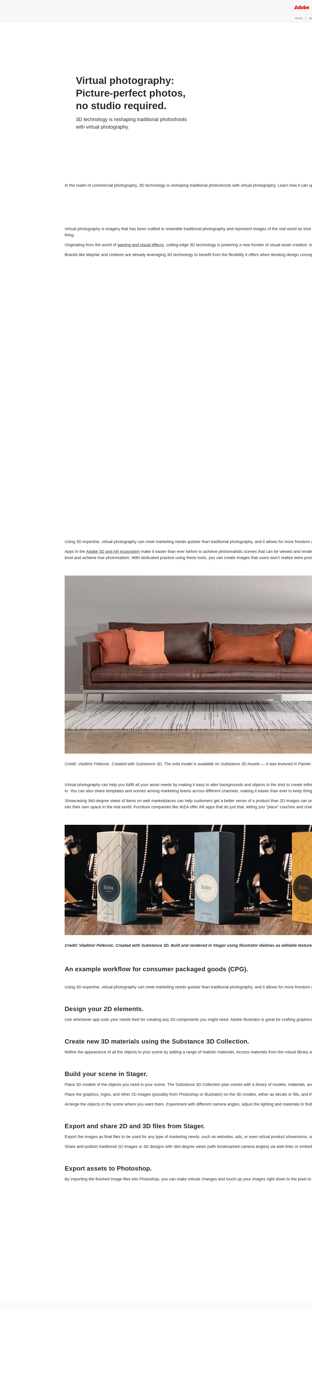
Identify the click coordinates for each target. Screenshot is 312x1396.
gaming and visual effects (140, 245)
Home (299, 18)
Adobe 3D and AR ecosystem (113, 551)
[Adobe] (301, 7)
